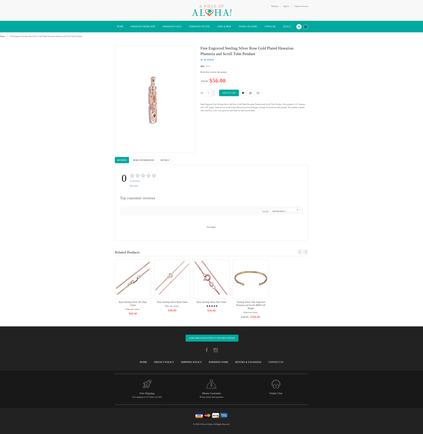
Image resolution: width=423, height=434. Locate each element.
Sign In (286, 6)
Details (165, 160)
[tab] (122, 160)
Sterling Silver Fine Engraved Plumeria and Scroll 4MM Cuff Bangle (251, 305)
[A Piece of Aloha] (211, 10)
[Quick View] (133, 279)
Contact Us (276, 362)
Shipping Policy (191, 362)
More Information (143, 160)
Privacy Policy (164, 362)
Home (2, 36)
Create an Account (301, 6)
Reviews (122, 160)
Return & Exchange (248, 362)
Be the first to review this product (213, 72)
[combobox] (299, 26)
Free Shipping (147, 393)
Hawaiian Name (218, 362)
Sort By (266, 211)
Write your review (132, 309)
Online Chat (275, 393)
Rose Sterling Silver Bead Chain (172, 302)
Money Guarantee (211, 393)
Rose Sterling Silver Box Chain (211, 302)
